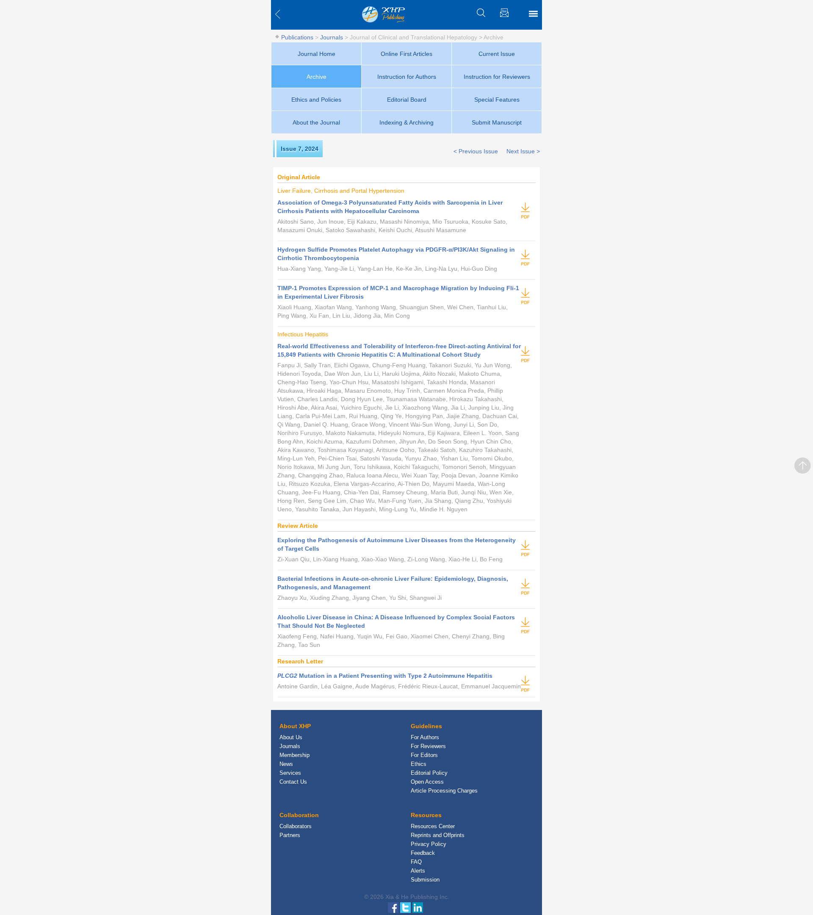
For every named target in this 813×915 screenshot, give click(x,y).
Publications (297, 37)
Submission (425, 879)
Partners (289, 835)
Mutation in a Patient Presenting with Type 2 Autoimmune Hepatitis (384, 675)
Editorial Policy (429, 773)
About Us (290, 737)
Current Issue (496, 53)
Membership (294, 755)
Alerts (418, 871)
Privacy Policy (428, 844)
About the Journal (316, 122)
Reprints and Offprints (438, 835)
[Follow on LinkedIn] (417, 907)
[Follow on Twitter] (406, 907)
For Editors (424, 755)
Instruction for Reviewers (497, 76)
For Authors (425, 737)
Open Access (427, 782)
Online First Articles (406, 53)
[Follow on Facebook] (394, 907)
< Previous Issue (476, 151)
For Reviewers (428, 746)
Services (290, 773)
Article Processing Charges (444, 790)
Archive (316, 76)
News (286, 764)
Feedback (423, 853)
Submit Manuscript (497, 122)
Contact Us (293, 782)
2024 (311, 148)
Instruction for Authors (406, 76)
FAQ (416, 862)
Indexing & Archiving (406, 122)
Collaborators (295, 826)
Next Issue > (523, 151)
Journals (331, 37)
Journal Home (316, 53)
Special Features (497, 99)
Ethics (418, 764)
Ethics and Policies (316, 99)
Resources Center (433, 826)
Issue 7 (291, 148)
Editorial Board (406, 99)
